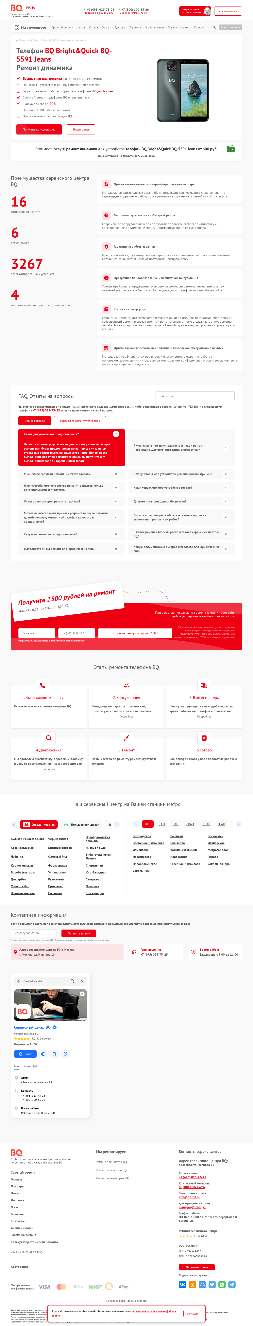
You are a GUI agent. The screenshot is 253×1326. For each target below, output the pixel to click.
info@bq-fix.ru (189, 1197)
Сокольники (141, 871)
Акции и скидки (154, 27)
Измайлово (141, 850)
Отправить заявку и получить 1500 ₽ (135, 633)
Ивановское (216, 843)
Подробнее (126, 716)
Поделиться (182, 1284)
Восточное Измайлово (148, 843)
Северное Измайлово (185, 864)
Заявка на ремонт (179, 27)
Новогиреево (142, 857)
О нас (92, 27)
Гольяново (177, 843)
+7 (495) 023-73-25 (100, 9)
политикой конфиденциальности (68, 640)
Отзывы (106, 27)
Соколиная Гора (219, 864)
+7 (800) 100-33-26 (135, 9)
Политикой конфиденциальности (92, 939)
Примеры (17, 1186)
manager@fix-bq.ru (192, 1207)
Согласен (192, 1313)
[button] (14, 824)
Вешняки (176, 836)
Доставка (120, 27)
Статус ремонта (230, 27)
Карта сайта (19, 1267)
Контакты (200, 27)
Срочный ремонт (62, 27)
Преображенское (145, 864)
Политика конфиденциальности (126, 1301)
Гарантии (135, 27)
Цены (79, 27)
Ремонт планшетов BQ (111, 1162)
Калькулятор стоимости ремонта (34, 1242)
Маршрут (28, 1054)
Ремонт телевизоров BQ (112, 1178)
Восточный (215, 836)
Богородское (142, 836)
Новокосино (179, 857)
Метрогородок (218, 850)
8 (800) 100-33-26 (192, 1187)
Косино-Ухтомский (183, 850)
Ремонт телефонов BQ (111, 1170)
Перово (213, 857)
